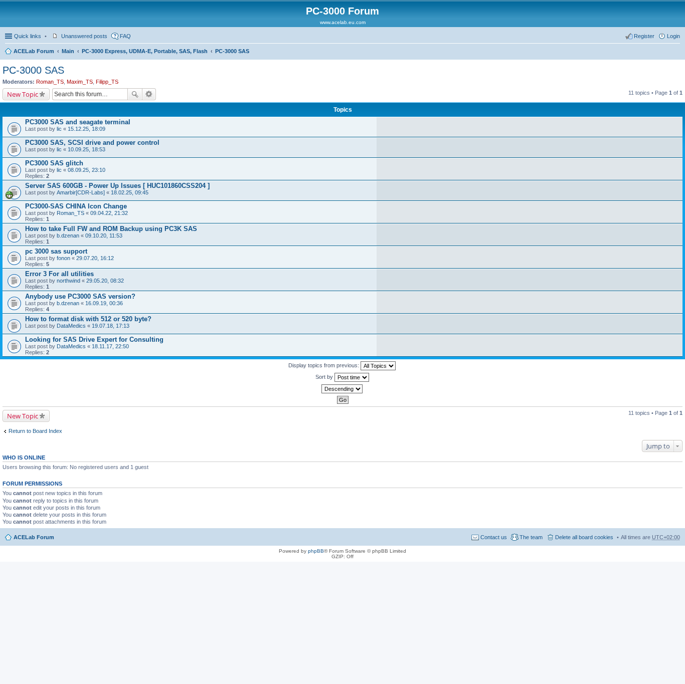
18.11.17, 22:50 (110, 346)
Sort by (324, 377)
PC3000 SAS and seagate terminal (77, 122)
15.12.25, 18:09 (86, 129)
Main (68, 51)
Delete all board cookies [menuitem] (584, 537)
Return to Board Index (35, 431)
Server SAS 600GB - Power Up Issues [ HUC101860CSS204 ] (117, 185)
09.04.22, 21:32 (109, 213)
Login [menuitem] (673, 36)
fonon (63, 258)
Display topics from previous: (324, 365)
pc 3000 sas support (56, 251)
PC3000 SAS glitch (54, 163)
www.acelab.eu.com (343, 22)
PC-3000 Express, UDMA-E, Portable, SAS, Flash (145, 51)
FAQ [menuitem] (125, 36)
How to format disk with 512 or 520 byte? (88, 319)
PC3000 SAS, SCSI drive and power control (92, 142)
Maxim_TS (80, 82)
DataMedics (71, 326)
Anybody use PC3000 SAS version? (80, 296)
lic (59, 129)
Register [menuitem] (644, 36)
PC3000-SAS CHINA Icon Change (76, 206)
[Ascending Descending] (342, 388)
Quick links (27, 36)
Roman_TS (50, 82)
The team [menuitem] (531, 537)
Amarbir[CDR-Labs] (81, 192)
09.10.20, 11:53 (103, 236)
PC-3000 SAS (232, 51)
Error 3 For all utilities (59, 274)
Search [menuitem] (676, 52)
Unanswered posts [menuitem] (84, 36)
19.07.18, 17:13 (110, 326)
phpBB (316, 551)
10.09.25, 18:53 (86, 149)
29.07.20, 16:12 (95, 258)
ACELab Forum (34, 51)
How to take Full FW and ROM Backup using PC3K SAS (111, 229)
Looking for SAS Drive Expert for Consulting (94, 339)
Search (134, 94)
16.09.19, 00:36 (104, 303)
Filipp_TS (107, 82)
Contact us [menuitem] (493, 537)
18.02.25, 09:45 (129, 192)
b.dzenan (68, 236)
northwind (68, 281)
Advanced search (149, 94)
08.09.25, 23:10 (86, 170)
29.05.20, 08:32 (105, 281)
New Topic (22, 94)
